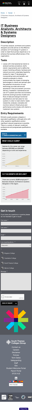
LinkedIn (16, 378)
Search (19, 1)
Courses (24, 1)
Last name (4, 227)
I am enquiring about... (8, 242)
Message (4, 271)
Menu (29, 1)
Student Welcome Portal (16, 368)
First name (4, 220)
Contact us (16, 347)
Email (3, 235)
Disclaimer (16, 352)
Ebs (16, 366)
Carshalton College (10, 258)
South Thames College (11, 263)
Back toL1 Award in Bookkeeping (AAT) (11, 134)
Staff (16, 363)
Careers (16, 350)
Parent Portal (16, 371)
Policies (16, 355)
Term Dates (16, 358)
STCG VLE (16, 374)
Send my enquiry (7, 303)
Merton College (9, 268)
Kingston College (9, 253)
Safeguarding (16, 360)
